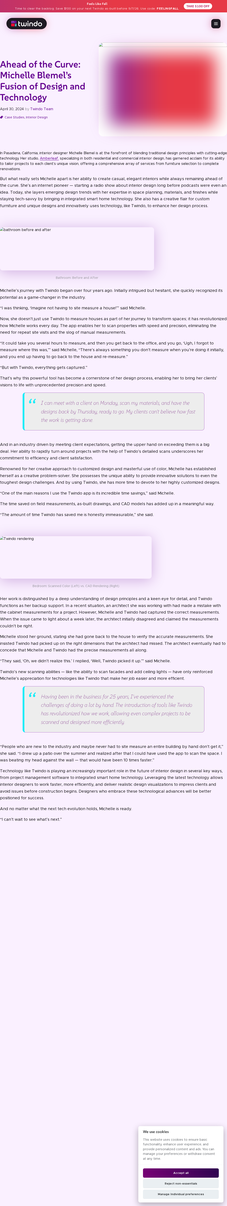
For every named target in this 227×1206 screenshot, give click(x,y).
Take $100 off (197, 6)
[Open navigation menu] (216, 23)
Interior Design (37, 117)
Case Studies (14, 117)
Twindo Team (41, 109)
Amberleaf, (49, 158)
